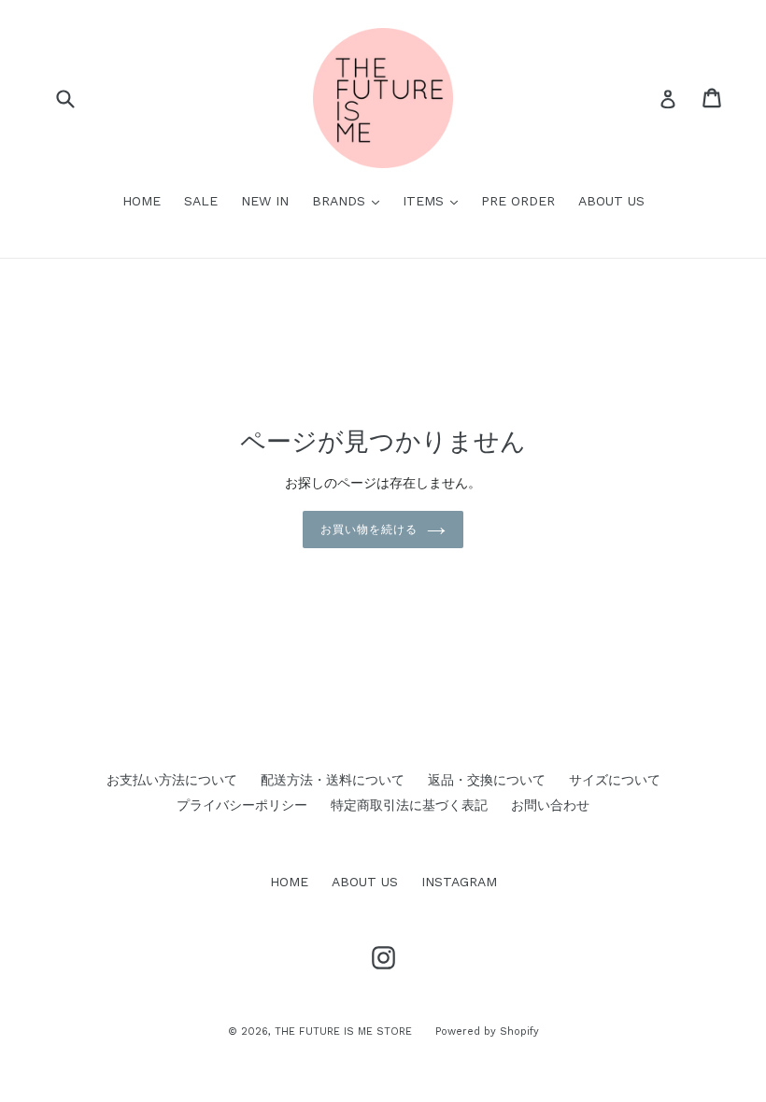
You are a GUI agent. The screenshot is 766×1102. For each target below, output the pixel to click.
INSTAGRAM (459, 881)
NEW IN (265, 200)
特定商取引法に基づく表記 (409, 805)
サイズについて (614, 779)
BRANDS (350, 200)
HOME (141, 200)
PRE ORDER (518, 200)
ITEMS (435, 200)
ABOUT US (611, 200)
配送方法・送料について (332, 779)
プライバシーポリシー (242, 805)
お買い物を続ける (369, 529)
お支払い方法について (171, 779)
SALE (201, 200)
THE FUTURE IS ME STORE (343, 1031)
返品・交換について (487, 779)
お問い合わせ (550, 805)
